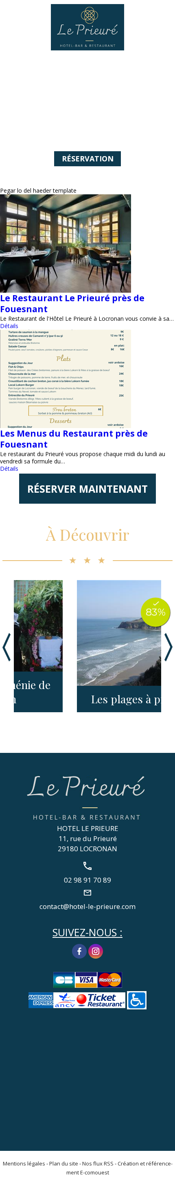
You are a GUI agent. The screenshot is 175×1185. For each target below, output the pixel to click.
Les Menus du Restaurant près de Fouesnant (74, 439)
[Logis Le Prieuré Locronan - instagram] (95, 951)
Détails (9, 326)
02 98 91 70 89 (164, 15)
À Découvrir (87, 534)
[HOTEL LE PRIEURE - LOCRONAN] (87, 796)
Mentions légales (24, 1163)
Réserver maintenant (87, 489)
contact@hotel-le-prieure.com (87, 906)
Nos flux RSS (98, 1163)
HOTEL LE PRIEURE (87, 828)
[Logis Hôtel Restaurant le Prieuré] (87, 26)
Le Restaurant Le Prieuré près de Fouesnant (72, 303)
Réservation (88, 158)
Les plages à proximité (87, 699)
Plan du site (63, 1163)
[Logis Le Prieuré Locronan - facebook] (79, 951)
